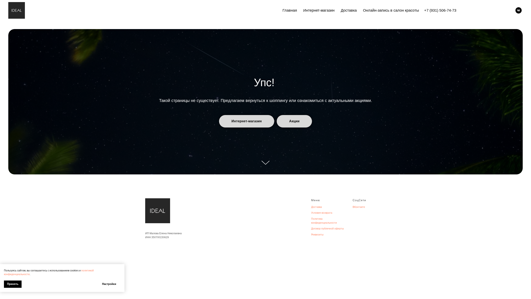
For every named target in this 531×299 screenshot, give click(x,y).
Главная (290, 10)
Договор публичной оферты (327, 228)
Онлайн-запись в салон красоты (391, 10)
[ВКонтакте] (499, 10)
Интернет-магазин (319, 10)
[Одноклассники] (505, 10)
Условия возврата (321, 212)
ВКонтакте (359, 207)
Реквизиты (317, 234)
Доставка (349, 10)
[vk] (518, 10)
